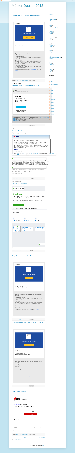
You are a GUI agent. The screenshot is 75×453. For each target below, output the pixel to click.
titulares (51, 71)
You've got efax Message (19, 391)
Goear (51, 34)
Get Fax (31, 414)
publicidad (51, 62)
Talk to (36, 220)
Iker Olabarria (52, 40)
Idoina (51, 39)
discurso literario (52, 24)
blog (50, 18)
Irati (50, 43)
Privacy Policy (42, 427)
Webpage (17, 70)
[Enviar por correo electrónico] (29, 80)
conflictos (51, 21)
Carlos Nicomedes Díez (54, 84)
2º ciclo (51, 14)
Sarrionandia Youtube (53, 65)
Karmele (52, 90)
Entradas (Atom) (18, 439)
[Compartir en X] (32, 80)
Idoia (50, 38)
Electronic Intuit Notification (19, 183)
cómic (50, 20)
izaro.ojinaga (53, 117)
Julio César (51, 46)
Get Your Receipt (17, 149)
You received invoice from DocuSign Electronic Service (27, 322)
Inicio (25, 437)
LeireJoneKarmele (52, 53)
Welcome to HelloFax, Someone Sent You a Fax (25, 85)
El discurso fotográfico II (53, 27)
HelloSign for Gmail (16, 120)
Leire (50, 51)
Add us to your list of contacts (44, 117)
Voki (50, 72)
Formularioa (51, 30)
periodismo (51, 58)
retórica (51, 63)
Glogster (51, 33)
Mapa (50, 56)
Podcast (51, 59)
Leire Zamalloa (52, 52)
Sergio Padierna (53, 99)
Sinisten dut (51, 68)
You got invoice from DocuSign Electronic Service (26, 256)
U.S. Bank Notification (18, 130)
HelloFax (14, 118)
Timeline (51, 70)
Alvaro (52, 81)
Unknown (52, 102)
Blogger (43, 445)
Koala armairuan (52, 49)
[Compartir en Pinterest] (34, 80)
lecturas (51, 50)
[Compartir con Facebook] (33, 80)
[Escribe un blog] (30, 80)
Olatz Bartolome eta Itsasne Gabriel (55, 57)
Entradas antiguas (42, 437)
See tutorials (26, 220)
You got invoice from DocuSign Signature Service (26, 15)
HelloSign (14, 119)
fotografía (51, 31)
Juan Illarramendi (52, 45)
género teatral (52, 32)
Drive (50, 26)
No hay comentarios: (25, 80)
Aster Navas (53, 82)
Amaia (51, 15)
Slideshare (51, 69)
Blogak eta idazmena (53, 19)
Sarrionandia (52, 64)
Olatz (51, 96)
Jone (50, 44)
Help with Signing (34, 69)
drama (51, 25)
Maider (52, 93)
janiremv (52, 119)
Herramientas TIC (52, 37)
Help (30, 309)
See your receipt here (18, 204)
